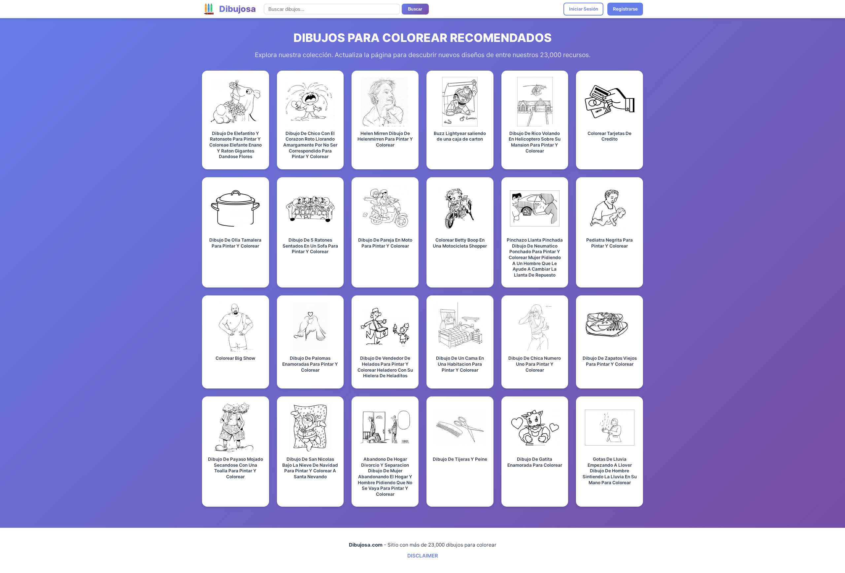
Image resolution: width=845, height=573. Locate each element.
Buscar (415, 9)
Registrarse (625, 9)
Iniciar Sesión (583, 9)
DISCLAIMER (422, 556)
